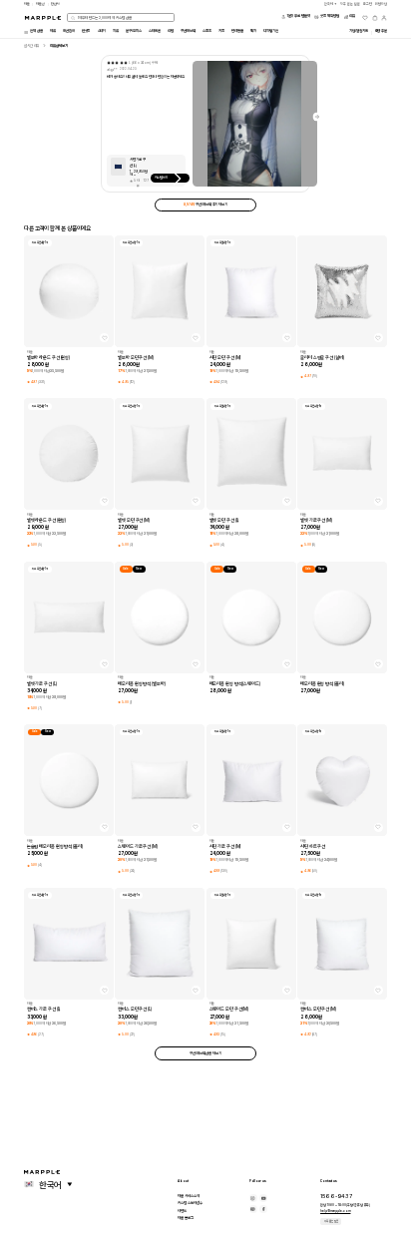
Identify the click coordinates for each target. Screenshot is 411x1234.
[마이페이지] (384, 18)
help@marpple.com (335, 1211)
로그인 (367, 4)
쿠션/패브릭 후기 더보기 (205, 204)
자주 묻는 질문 (331, 1221)
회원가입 (381, 4)
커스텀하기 (162, 178)
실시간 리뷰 (31, 46)
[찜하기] (104, 337)
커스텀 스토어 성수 (190, 1203)
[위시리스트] (365, 18)
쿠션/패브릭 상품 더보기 (205, 1053)
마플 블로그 (185, 1218)
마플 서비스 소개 (189, 1196)
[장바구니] (375, 18)
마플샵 (40, 4)
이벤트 (182, 1211)
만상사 (55, 4)
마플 (27, 4)
